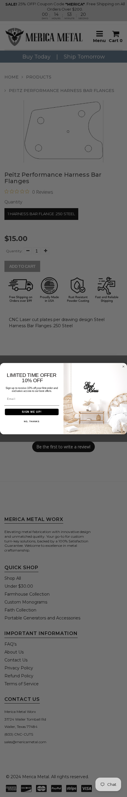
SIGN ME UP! (32, 411)
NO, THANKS (31, 421)
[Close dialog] (123, 366)
